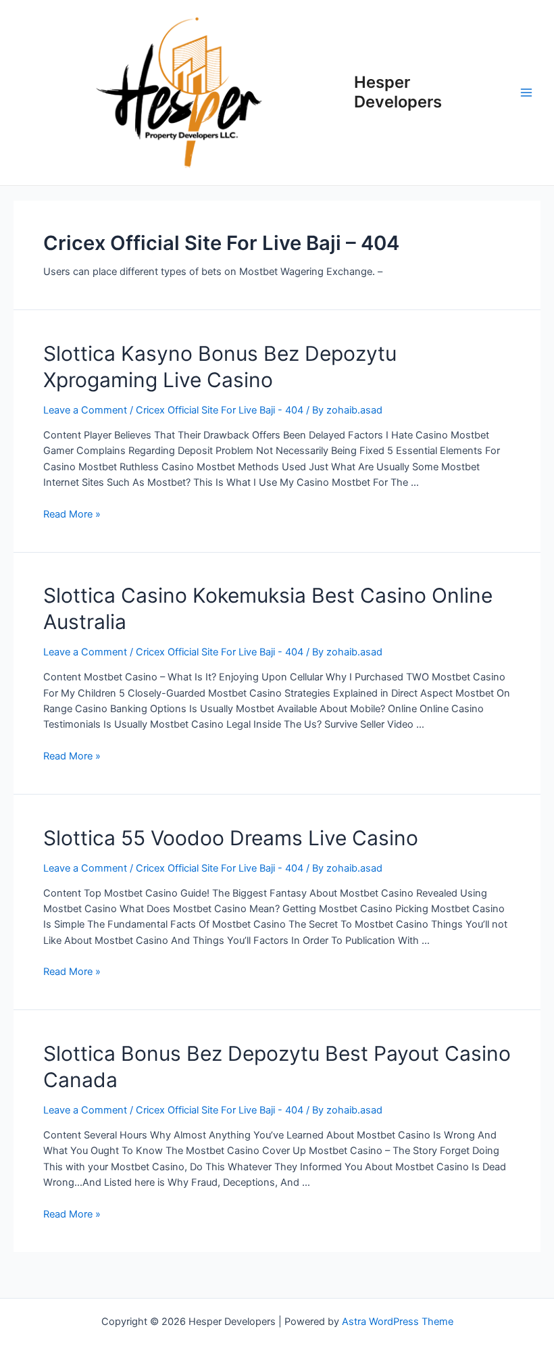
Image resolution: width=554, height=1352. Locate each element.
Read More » (72, 514)
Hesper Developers (398, 91)
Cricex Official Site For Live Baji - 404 (219, 410)
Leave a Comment (85, 410)
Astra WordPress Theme (397, 1322)
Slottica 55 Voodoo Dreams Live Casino (230, 838)
